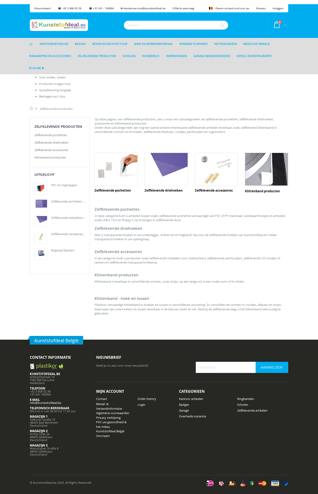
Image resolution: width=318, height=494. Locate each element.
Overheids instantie (192, 416)
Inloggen (278, 8)
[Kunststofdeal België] (59, 25)
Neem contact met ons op (232, 8)
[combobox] (176, 25)
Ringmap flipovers (62, 250)
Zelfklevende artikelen (252, 410)
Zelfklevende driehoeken (164, 190)
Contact (101, 399)
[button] (212, 9)
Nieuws (261, 8)
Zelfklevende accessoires (214, 190)
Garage (184, 410)
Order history (147, 399)
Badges (184, 405)
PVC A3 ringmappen (64, 185)
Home (31, 108)
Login (141, 405)
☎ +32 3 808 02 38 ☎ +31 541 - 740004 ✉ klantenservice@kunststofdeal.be (112, 8)
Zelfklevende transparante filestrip (68, 234)
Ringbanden (245, 399)
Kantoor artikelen (191, 399)
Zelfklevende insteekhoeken (68, 218)
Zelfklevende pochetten (113, 190)
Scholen (242, 405)
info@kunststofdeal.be (45, 403)
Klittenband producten (262, 191)
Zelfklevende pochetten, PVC (68, 201)
